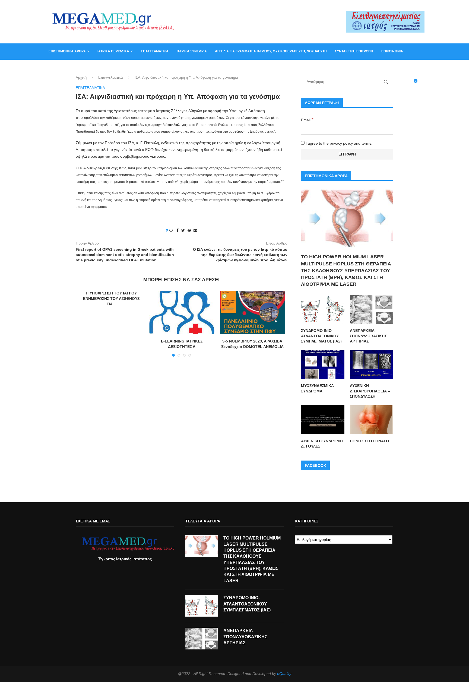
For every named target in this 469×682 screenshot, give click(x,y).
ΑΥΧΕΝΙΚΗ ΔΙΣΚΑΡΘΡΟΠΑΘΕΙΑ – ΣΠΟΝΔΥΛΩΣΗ (370, 390)
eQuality (284, 673)
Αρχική (81, 77)
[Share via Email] (195, 230)
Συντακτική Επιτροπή (354, 51)
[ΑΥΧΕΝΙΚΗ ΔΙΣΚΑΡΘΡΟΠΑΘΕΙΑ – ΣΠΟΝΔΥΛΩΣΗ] (371, 364)
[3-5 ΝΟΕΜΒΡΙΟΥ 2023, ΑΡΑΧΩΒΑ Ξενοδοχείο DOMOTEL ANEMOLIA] (252, 312)
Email (307, 120)
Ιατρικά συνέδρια (192, 51)
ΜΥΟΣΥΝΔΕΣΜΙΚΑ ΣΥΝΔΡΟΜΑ (317, 388)
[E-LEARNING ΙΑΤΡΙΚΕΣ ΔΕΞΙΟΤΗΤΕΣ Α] (181, 312)
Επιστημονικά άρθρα (67, 51)
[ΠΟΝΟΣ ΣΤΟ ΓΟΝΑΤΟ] (371, 419)
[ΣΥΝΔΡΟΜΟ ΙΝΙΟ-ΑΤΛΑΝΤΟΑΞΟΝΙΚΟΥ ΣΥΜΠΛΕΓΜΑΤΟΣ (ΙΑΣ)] (322, 309)
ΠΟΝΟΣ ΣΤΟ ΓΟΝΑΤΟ (369, 441)
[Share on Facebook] (177, 230)
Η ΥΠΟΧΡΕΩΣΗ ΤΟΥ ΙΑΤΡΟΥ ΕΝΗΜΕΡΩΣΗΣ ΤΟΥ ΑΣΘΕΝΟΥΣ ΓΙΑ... (111, 298)
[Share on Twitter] (183, 230)
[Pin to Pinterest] (189, 230)
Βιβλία (75, 67)
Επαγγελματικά (155, 51)
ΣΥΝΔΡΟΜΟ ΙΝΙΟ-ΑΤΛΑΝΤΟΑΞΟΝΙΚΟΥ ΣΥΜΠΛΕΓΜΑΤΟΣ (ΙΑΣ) (321, 335)
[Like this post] (171, 230)
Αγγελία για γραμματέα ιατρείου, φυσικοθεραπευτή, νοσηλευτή (271, 51)
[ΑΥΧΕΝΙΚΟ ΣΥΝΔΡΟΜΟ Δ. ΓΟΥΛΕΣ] (322, 419)
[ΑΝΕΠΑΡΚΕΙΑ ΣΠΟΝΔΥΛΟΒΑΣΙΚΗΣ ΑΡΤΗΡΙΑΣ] (371, 309)
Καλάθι (55, 67)
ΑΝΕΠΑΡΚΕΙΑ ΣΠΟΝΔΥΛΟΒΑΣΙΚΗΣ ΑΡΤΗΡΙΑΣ (368, 335)
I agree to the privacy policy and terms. (338, 143)
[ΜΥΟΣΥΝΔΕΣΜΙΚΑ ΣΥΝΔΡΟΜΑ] (322, 364)
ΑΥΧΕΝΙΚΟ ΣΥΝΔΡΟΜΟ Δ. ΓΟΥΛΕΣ (322, 444)
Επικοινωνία (392, 51)
